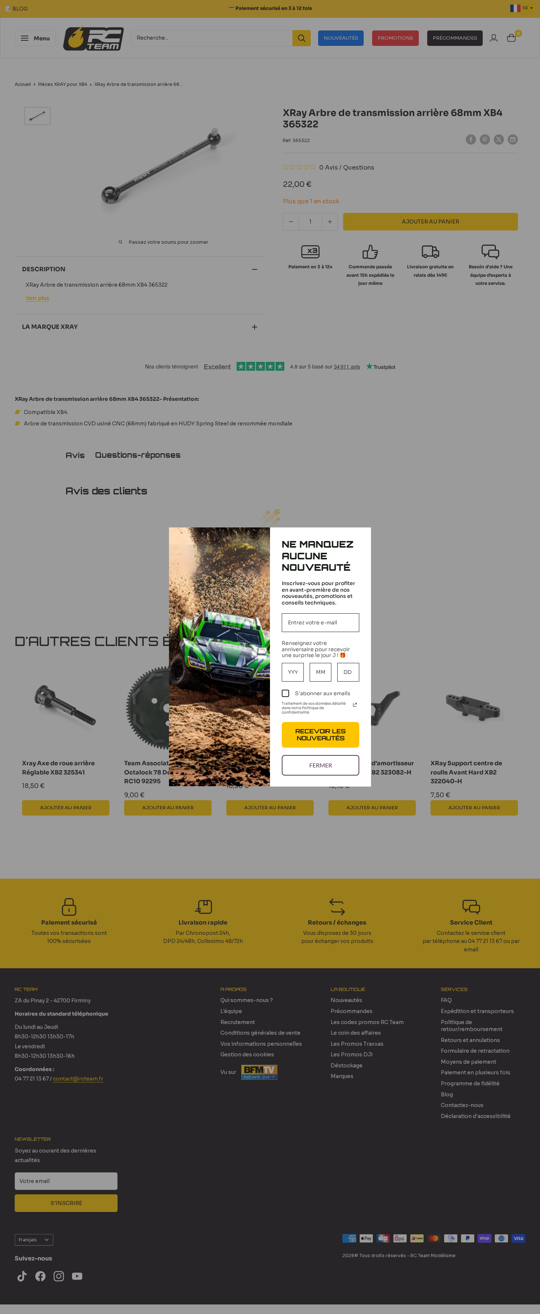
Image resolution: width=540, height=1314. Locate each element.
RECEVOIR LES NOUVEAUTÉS (320, 734)
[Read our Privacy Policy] (354, 704)
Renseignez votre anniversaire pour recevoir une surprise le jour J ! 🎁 (316, 649)
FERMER (320, 765)
